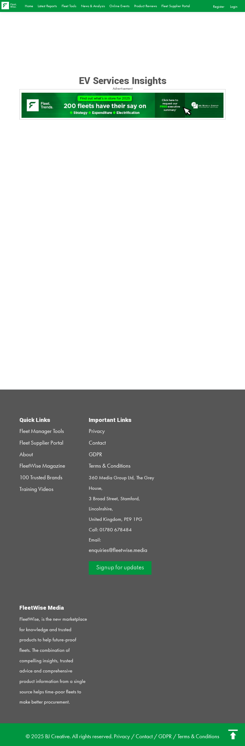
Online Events (119, 6)
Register (218, 6)
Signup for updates (120, 567)
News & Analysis (93, 6)
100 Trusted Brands (40, 477)
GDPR (95, 454)
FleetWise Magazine (42, 465)
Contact (97, 442)
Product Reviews (145, 6)
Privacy (97, 431)
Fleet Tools (69, 6)
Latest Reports (47, 6)
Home (29, 6)
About (26, 454)
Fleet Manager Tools (41, 431)
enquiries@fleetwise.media (118, 550)
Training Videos (36, 489)
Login (234, 6)
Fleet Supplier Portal (175, 6)
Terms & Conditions (110, 465)
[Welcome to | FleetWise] (11, 5)
